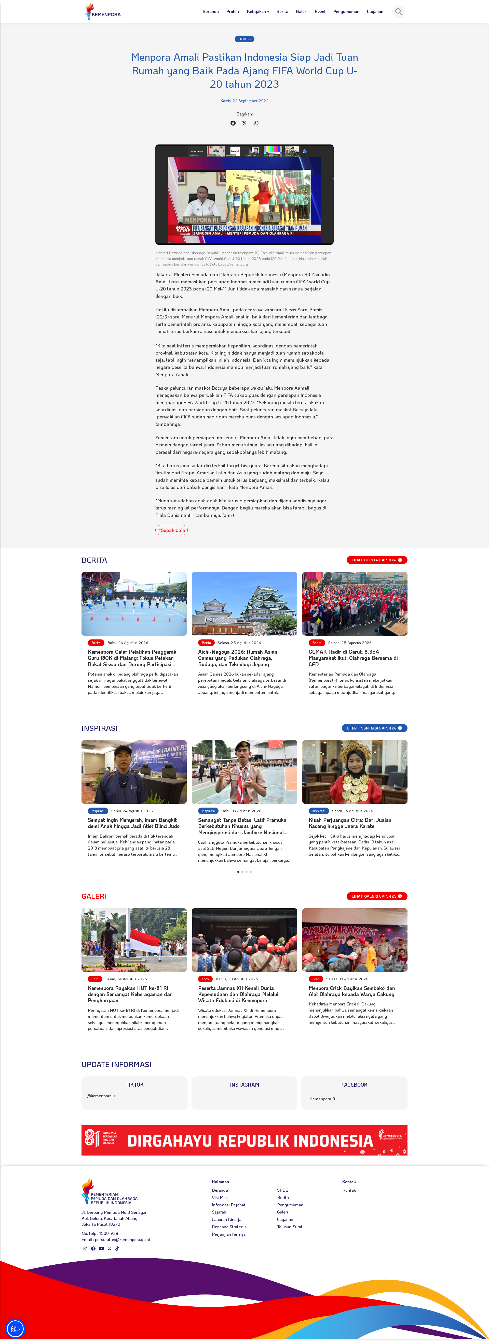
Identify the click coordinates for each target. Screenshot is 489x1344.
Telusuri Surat (290, 1226)
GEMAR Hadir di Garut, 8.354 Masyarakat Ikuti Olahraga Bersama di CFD (353, 657)
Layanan (375, 11)
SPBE (282, 1190)
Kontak (349, 1190)
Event (320, 11)
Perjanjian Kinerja (229, 1234)
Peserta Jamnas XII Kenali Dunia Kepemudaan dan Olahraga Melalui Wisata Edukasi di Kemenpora (238, 994)
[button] (238, 872)
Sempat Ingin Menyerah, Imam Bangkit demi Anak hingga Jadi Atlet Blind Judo (134, 822)
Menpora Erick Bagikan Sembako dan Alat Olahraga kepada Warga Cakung (352, 991)
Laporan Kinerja (226, 1219)
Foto (95, 978)
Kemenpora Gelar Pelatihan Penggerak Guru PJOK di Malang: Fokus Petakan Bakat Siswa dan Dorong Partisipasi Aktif (132, 661)
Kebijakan (256, 11)
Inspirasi (98, 810)
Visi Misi (220, 1197)
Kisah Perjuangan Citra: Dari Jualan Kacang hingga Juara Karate (350, 822)
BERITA (245, 38)
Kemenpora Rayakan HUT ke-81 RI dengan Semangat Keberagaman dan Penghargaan (130, 994)
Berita (282, 11)
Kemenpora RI (322, 1098)
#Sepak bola (171, 530)
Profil (231, 11)
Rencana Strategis (229, 1226)
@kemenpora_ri (101, 1095)
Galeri (301, 11)
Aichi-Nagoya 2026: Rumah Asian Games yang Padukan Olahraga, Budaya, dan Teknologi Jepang (237, 657)
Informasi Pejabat (229, 1204)
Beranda (211, 11)
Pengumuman (346, 11)
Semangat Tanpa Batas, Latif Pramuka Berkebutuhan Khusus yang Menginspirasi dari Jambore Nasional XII (242, 829)
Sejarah (219, 1212)
